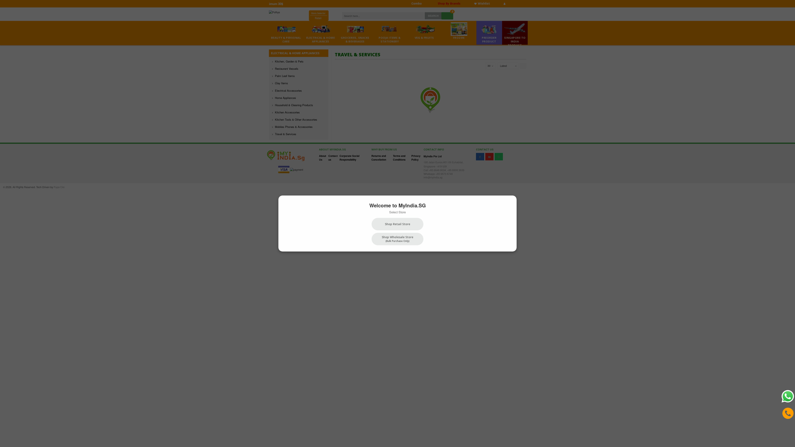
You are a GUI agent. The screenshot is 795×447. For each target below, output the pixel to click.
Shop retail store (397, 224)
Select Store (397, 212)
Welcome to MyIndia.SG (397, 205)
